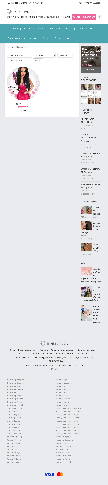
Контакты (23, 353)
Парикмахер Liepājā (14, 395)
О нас (12, 350)
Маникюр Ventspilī (63, 405)
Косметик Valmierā (14, 430)
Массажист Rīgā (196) (64, 437)
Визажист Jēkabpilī (14, 446)
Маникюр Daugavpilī (64, 383)
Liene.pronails (86, 159)
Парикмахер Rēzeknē (15, 399)
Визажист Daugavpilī (14, 440)
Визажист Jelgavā (13, 443)
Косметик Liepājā (13, 424)
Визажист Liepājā (13, 452)
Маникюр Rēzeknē (63, 399)
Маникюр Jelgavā (62, 386)
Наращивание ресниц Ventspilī (68, 433)
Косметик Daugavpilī (14, 411)
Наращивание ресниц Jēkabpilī (68, 418)
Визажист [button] (90, 28)
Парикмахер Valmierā (15, 402)
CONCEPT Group (79, 365)
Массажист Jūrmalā (63, 449)
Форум (42, 17)
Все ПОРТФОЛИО (29, 17)
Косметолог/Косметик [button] (50, 28)
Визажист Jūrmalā (13, 449)
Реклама (44, 350)
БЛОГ (9, 17)
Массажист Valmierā (63, 459)
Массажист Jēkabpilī (63, 446)
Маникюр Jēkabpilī (63, 389)
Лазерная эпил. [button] (16, 38)
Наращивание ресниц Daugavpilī (69, 411)
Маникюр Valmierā (63, 402)
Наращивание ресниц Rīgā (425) (68, 408)
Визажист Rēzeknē (14, 456)
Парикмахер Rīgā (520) (15, 380)
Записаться (91, 69)
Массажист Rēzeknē (63, 456)
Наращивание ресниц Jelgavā (67, 414)
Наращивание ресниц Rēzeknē (68, 427)
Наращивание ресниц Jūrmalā (68, 421)
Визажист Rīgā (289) (14, 437)
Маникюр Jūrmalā (63, 392)
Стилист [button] (47, 38)
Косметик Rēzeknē (14, 427)
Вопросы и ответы (86, 350)
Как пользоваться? (27, 350)
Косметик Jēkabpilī (14, 418)
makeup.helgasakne (89, 144)
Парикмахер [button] (15, 28)
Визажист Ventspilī (14, 462)
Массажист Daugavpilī (64, 440)
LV (9, 3)
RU (12, 3)
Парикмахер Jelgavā (14, 386)
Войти (66, 16)
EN (16, 3)
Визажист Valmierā (14, 459)
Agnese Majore (23, 103)
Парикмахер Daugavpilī (16, 383)
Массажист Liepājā (63, 452)
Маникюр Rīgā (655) (63, 380)
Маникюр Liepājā (62, 395)
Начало (10, 47)
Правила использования (63, 350)
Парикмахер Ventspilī (15, 405)
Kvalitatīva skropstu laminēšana (89, 52)
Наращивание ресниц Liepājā (67, 424)
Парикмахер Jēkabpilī (15, 389)
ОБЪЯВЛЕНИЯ (52, 17)
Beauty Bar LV (87, 125)
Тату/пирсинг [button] (62, 38)
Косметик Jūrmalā (13, 421)
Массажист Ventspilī (63, 462)
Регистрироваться (85, 16)
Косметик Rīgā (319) (14, 408)
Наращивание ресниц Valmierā (68, 430)
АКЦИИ (16, 17)
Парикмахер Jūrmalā (14, 392)
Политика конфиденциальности (71, 353)
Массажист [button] (34, 38)
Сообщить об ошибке (41, 353)
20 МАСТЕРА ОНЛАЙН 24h (32, 3)
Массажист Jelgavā (63, 443)
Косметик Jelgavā (13, 414)
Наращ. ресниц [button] (74, 28)
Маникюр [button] (29, 28)
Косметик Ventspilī (14, 433)
